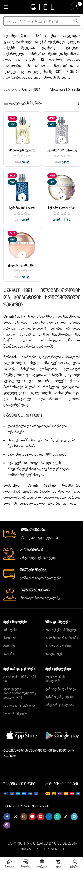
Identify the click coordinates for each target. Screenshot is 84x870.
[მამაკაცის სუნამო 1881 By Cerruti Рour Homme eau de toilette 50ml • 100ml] (22, 130)
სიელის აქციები (15, 713)
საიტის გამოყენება (59, 645)
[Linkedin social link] (49, 816)
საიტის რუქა (54, 654)
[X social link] (15, 816)
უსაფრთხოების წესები (62, 638)
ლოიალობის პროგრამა (55, 679)
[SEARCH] (75, 21)
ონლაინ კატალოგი (60, 705)
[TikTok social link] (65, 816)
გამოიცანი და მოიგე (61, 689)
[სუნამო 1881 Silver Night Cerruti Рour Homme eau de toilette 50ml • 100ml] (22, 187)
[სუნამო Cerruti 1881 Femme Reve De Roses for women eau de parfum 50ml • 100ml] (62, 187)
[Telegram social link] (74, 816)
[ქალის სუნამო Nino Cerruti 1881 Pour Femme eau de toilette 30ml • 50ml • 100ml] (22, 245)
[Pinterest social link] (40, 816)
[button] (62, 140)
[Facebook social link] (7, 816)
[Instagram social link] (23, 816)
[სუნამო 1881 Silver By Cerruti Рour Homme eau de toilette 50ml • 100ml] (62, 130)
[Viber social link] (7, 825)
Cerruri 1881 (31, 35)
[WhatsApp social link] (57, 816)
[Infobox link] (42, 534)
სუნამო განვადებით (60, 697)
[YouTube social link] (32, 816)
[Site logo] (42, 6)
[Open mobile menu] (5, 7)
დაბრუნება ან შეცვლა (61, 630)
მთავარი (11, 89)
